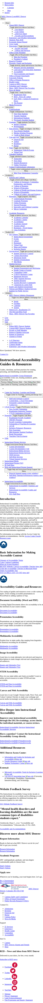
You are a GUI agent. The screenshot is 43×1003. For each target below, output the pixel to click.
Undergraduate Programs (23, 199)
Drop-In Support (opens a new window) (23, 473)
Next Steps (18, 161)
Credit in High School (22, 135)
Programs (13, 196)
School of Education (21, 188)
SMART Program (15, 420)
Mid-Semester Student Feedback (21, 432)
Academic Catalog (20, 220)
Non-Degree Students (21, 131)
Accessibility (18, 72)
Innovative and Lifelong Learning (26, 207)
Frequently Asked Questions (19, 403)
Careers (7, 943)
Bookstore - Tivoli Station (23, 228)
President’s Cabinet (21, 59)
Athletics (8, 293)
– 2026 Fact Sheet (20, 34)
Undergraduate (14, 109)
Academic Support (20, 224)
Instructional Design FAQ (14, 463)
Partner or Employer (16, 334)
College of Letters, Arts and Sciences (27, 194)
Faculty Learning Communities (20, 422)
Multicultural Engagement (23, 237)
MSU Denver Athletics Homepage (21, 295)
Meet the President (20, 57)
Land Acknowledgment (13, 998)
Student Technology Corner (15, 763)
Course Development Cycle (19, 449)
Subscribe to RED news (8, 959)
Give (6, 318)
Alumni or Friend (15, 336)
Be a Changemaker (7, 883)
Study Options (5, 868)
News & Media (14, 90)
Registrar (8, 911)
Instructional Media (12, 461)
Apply (7, 320)
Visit (11, 148)
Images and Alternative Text (10, 667)
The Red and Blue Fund (18, 312)
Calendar (17, 306)
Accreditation (19, 222)
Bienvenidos (9, 5)
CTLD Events (10, 407)
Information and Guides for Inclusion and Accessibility (20, 758)
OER (6, 438)
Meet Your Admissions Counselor (26, 173)
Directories (13, 46)
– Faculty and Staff (21, 48)
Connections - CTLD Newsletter (21, 401)
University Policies (16, 78)
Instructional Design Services (15, 442)
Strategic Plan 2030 (16, 40)
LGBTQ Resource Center (23, 274)
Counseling (9, 933)
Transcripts (18, 159)
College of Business (21, 186)
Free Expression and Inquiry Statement (19, 1000)
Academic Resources (16, 213)
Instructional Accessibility (14, 481)
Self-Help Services (16, 457)
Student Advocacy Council (23, 254)
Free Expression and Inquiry (24, 74)
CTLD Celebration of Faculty (20, 413)
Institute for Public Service (18, 291)
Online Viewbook (20, 165)
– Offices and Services (22, 50)
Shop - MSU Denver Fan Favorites (22, 88)
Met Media (18, 262)
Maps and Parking (20, 247)
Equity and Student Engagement (21, 287)
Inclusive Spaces (20, 249)
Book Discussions (15, 434)
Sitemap (7, 994)
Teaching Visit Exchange (18, 436)
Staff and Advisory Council (19, 399)
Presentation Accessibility (9, 631)
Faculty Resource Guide (14, 761)
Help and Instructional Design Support (18, 467)
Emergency (9, 929)
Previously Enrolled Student (24, 120)
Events (16, 239)
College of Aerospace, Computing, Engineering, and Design (26, 183)
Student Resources (20, 163)
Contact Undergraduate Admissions (22, 167)
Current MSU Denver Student (20, 328)
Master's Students (20, 124)
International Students (21, 118)
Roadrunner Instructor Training (20, 411)
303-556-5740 (18, 891)
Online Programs (20, 203)
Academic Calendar (21, 218)
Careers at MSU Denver (18, 84)
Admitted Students (16, 154)
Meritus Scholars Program (23, 133)
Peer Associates (14, 430)
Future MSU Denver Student (19, 326)
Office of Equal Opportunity (19, 76)
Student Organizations (22, 260)
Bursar (16, 146)
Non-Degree (14, 129)
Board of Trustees (15, 61)
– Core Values (19, 32)
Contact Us (13, 405)
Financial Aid (19, 139)
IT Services (9, 927)
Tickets (16, 308)
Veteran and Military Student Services (22, 289)
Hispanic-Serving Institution (24, 68)
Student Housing (20, 281)
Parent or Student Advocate (19, 332)
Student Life (10, 232)
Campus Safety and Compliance (16, 897)
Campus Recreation (21, 256)
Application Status (15, 342)
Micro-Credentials (20, 209)
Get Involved (14, 251)
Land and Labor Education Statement (27, 70)
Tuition (16, 142)
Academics (9, 175)
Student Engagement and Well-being (27, 268)
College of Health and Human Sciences (28, 190)
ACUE (11, 426)
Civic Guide (13, 44)
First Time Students (21, 114)
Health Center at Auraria (22, 270)
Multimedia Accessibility (9, 648)
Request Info (9, 3)
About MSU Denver (16, 25)
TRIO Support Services (22, 279)
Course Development (17, 447)
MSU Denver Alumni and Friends (17, 945)
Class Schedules (19, 230)
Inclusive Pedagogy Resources (20, 428)
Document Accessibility (8, 613)
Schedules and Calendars (18, 86)
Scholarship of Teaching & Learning (22, 424)
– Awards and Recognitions (24, 36)
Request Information (7, 851)
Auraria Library (19, 226)
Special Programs (20, 205)
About (7, 23)
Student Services (15, 264)
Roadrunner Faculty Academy (20, 418)
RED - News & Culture (22, 97)
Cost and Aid (14, 137)
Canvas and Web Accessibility (11, 705)
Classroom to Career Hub (23, 285)
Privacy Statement (11, 996)
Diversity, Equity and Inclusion (20, 63)
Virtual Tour (18, 152)
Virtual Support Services (18, 459)
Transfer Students (20, 116)
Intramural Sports (20, 258)
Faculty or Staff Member (18, 330)
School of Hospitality (21, 192)
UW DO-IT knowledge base (15, 776)
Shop (6, 947)
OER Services (14, 455)
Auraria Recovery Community (25, 283)
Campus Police (10, 917)
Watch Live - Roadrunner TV (20, 310)
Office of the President (17, 53)
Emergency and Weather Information (22, 38)
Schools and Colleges (17, 178)
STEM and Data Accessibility (11, 686)
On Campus (13, 234)
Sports (16, 301)
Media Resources (15, 105)
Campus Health (14, 344)
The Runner (18, 103)
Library (16, 241)
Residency (17, 144)
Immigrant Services (21, 276)
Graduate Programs (21, 201)
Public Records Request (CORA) (17, 901)
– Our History (19, 30)
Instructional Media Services (19, 451)
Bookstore (17, 243)
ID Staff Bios (9, 465)
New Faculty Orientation (18, 409)
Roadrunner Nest (20, 95)
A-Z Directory (14, 340)
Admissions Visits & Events (24, 150)
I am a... (8, 324)
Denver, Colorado (6, 891)
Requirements (19, 126)
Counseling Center (20, 272)
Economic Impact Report (18, 42)
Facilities (17, 304)
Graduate (12, 122)
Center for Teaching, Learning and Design (20, 392)
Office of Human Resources (19, 80)
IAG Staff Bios (14, 494)
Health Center (14, 82)
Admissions (9, 107)
